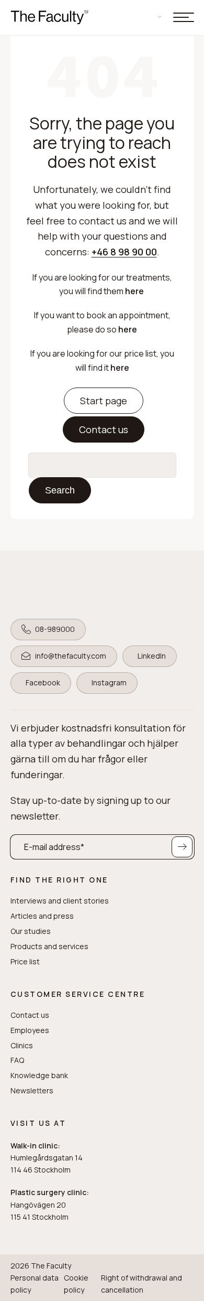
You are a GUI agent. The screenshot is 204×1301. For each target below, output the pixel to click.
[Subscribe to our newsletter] (182, 846)
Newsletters (31, 1090)
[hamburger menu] (183, 17)
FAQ (17, 1060)
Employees (29, 1030)
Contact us (103, 429)
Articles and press (42, 916)
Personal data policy (34, 1284)
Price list (25, 961)
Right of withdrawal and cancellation (141, 1284)
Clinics (21, 1045)
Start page (103, 400)
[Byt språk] (153, 16)
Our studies (30, 931)
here (135, 291)
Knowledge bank (39, 1075)
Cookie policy (76, 1284)
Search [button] (60, 490)
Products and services (49, 946)
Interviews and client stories (59, 901)
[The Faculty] (49, 17)
